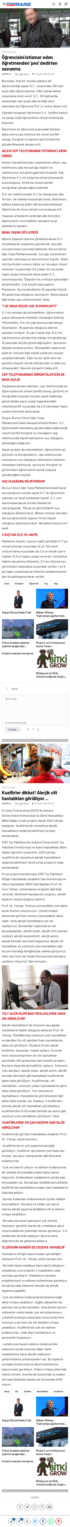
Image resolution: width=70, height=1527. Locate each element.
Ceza (6, 583)
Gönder (12, 729)
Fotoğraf (19, 583)
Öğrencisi (34, 583)
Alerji (6, 1391)
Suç (46, 583)
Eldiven (27, 1391)
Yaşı (56, 583)
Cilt (16, 1391)
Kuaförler (58, 1391)
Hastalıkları (42, 1391)
